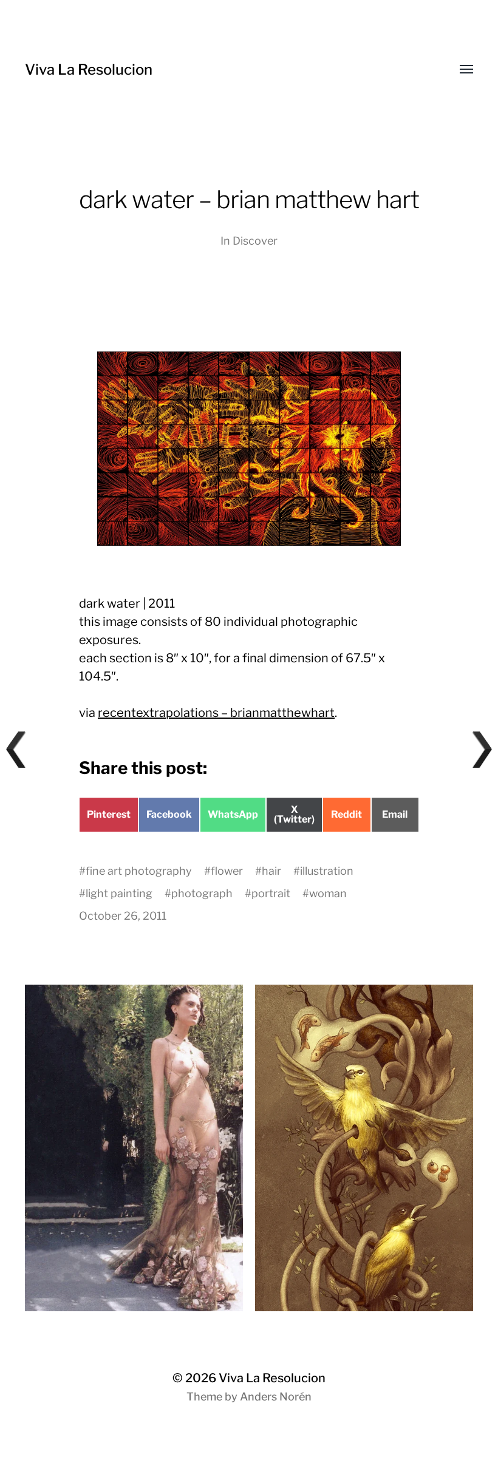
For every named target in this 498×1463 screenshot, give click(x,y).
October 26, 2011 (122, 915)
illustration (326, 870)
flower (227, 870)
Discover (255, 240)
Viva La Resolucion (88, 69)
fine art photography (139, 870)
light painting (119, 893)
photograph (202, 893)
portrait (270, 893)
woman (328, 893)
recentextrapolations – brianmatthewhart (216, 712)
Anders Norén (276, 1396)
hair (271, 870)
